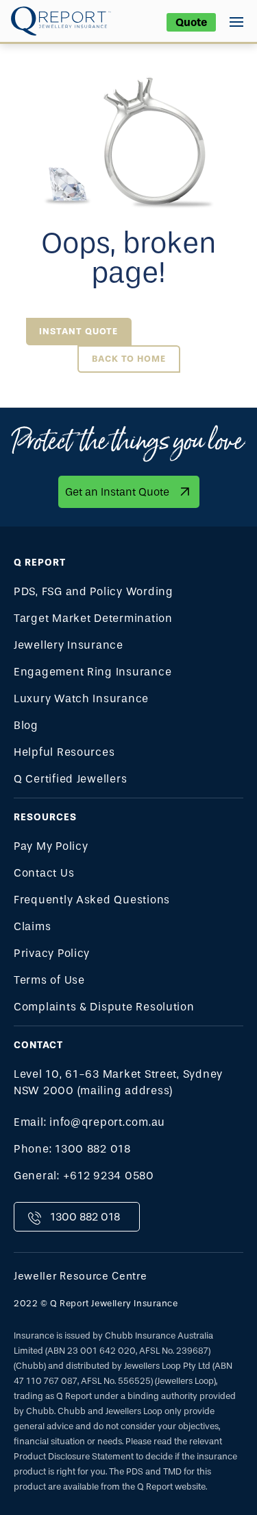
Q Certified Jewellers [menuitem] (70, 778)
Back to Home (129, 359)
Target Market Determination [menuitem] (93, 618)
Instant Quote (78, 331)
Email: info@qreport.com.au (89, 1122)
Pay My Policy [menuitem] (51, 846)
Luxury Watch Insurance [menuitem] (81, 698)
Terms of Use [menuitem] (49, 979)
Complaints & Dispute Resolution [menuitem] (104, 1006)
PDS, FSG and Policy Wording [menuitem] (93, 591)
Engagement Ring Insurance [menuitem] (92, 671)
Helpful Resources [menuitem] (64, 752)
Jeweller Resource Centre (80, 1276)
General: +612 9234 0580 (84, 1175)
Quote (191, 22)
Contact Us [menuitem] (44, 872)
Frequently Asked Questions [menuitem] (92, 899)
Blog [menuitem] (26, 725)
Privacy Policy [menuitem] (52, 953)
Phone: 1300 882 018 (72, 1148)
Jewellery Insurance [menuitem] (68, 644)
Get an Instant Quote (117, 491)
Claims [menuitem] (32, 926)
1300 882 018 (85, 1216)
